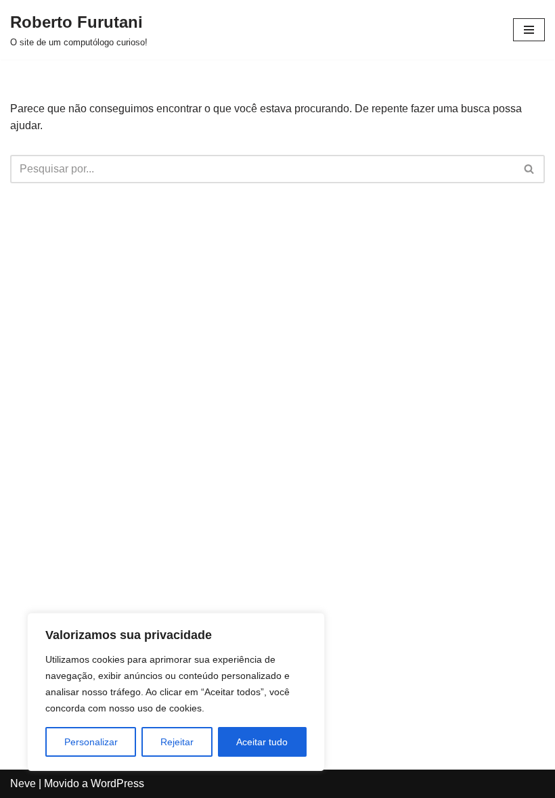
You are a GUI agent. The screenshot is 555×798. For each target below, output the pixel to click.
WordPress (117, 783)
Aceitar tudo (262, 741)
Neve (23, 783)
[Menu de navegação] (529, 29)
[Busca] (529, 169)
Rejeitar (177, 741)
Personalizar (91, 741)
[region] (176, 692)
